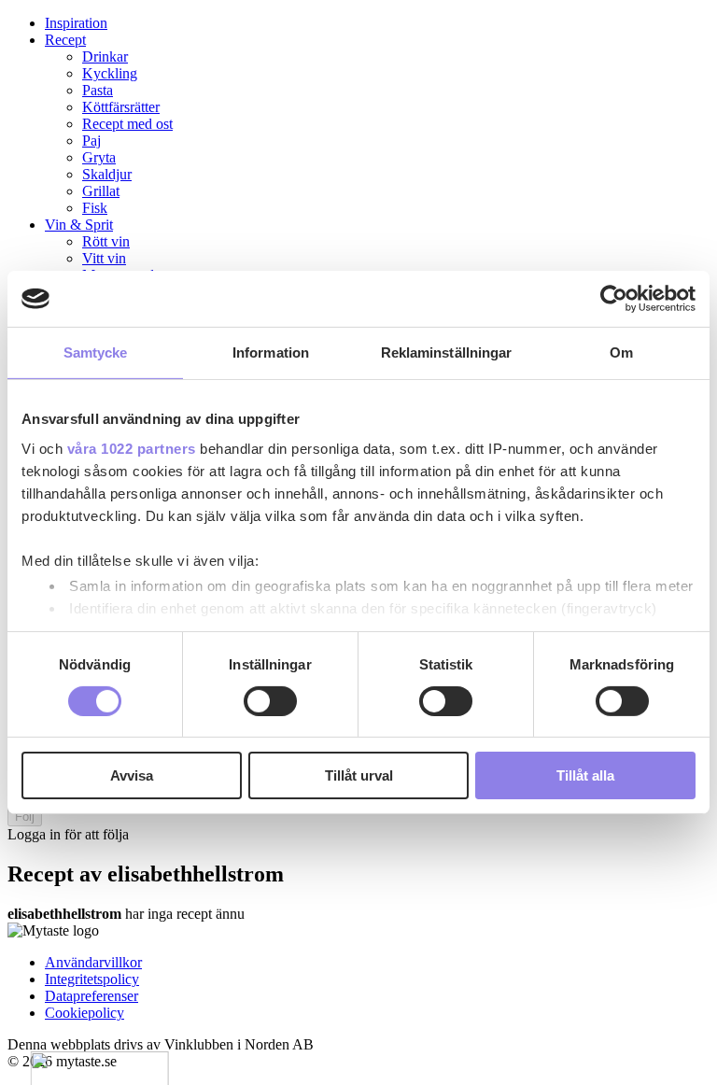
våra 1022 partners (131, 448)
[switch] (270, 701)
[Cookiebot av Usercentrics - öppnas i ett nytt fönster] (614, 299)
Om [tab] (621, 352)
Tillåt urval (359, 775)
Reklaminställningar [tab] (447, 352)
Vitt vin (104, 258)
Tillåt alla (585, 775)
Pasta (97, 90)
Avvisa (131, 775)
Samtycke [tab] (95, 352)
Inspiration (76, 23)
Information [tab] (270, 352)
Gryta (99, 157)
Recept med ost (127, 124)
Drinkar (105, 56)
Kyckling (109, 73)
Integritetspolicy (92, 979)
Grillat (101, 191)
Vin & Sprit (79, 224)
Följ (25, 817)
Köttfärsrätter (121, 107)
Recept (65, 40)
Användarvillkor (93, 962)
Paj (91, 140)
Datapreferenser (91, 996)
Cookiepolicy (84, 1013)
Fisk (94, 208)
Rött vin (106, 241)
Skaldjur (107, 174)
